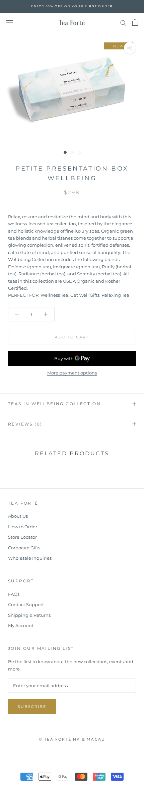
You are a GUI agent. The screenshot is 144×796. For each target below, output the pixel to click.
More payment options (72, 372)
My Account (20, 625)
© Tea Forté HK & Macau (72, 739)
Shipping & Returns (29, 615)
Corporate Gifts (24, 547)
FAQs (13, 594)
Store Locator (22, 537)
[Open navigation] (9, 22)
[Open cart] (135, 22)
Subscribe (32, 706)
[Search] (123, 22)
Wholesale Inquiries (30, 558)
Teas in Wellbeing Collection (54, 403)
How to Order (22, 526)
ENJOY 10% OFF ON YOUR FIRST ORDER (72, 6)
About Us (18, 516)
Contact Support (26, 604)
